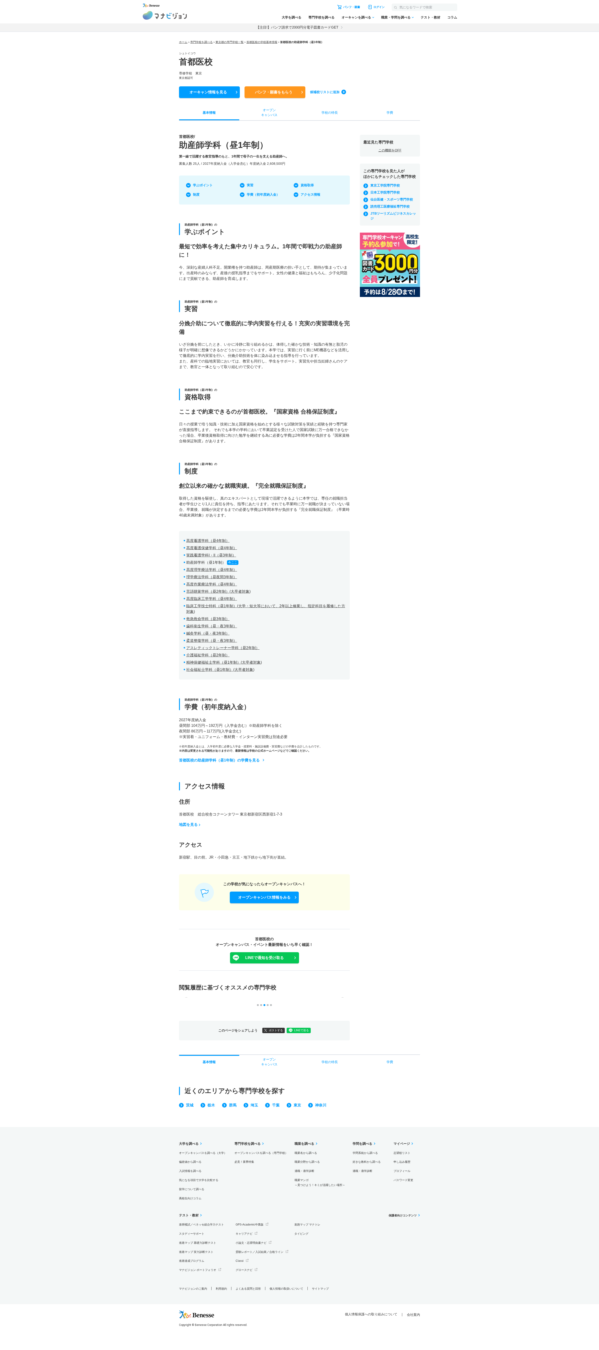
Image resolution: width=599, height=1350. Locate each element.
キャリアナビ (244, 1233)
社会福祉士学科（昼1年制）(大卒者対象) (220, 670)
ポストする (276, 1030)
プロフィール (402, 1171)
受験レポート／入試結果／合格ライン (259, 1252)
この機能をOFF (390, 150)
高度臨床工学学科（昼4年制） (211, 599)
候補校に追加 (325, 92)
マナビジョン (165, 15)
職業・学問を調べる (396, 17)
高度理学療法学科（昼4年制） (211, 570)
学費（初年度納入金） (263, 194)
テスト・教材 (430, 17)
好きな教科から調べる (367, 1161)
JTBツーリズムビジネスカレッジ (393, 216)
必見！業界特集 (244, 1161)
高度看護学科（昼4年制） (208, 541)
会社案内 (413, 1315)
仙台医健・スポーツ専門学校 (391, 199)
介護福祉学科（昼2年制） (208, 655)
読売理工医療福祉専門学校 (390, 206)
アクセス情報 (310, 194)
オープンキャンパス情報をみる (264, 897)
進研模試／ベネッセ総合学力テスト (201, 1224)
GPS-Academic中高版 (249, 1224)
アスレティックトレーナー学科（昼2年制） (222, 648)
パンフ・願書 (273, 92)
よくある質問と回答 (248, 1288)
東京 (297, 1105)
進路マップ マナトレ (307, 1224)
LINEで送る (301, 1030)
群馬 (233, 1105)
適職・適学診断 (304, 1171)
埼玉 (254, 1105)
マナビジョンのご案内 (193, 1288)
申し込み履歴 (402, 1161)
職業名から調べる (306, 1153)
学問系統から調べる (365, 1153)
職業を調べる (304, 1143)
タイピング (301, 1233)
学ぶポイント (203, 185)
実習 (250, 185)
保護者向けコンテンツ (403, 1215)
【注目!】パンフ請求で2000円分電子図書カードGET (297, 27)
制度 (196, 194)
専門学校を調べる (321, 17)
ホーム (183, 42)
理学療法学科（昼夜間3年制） (211, 577)
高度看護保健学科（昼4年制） (211, 548)
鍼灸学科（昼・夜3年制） (208, 633)
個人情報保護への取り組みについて (371, 1314)
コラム (452, 17)
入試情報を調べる (190, 1171)
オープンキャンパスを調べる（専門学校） (261, 1153)
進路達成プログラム (191, 1260)
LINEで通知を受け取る (264, 958)
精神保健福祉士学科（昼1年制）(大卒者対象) (224, 662)
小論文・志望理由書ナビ (251, 1242)
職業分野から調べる (307, 1161)
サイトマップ (320, 1288)
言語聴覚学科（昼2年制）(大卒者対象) (218, 591)
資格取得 (307, 185)
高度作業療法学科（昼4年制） (211, 584)
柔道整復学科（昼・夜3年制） (211, 641)
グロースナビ (244, 1270)
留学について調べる (191, 1189)
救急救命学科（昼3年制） (208, 619)
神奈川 (320, 1105)
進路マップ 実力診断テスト (196, 1252)
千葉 (276, 1105)
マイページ (402, 1143)
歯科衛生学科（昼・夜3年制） (211, 626)
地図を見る (188, 825)
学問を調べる (362, 1143)
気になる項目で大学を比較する (198, 1180)
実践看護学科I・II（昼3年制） (211, 555)
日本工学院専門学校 (385, 192)
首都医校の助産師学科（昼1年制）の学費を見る (219, 760)
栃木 (211, 1105)
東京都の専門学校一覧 (229, 42)
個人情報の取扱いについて (286, 1288)
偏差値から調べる (190, 1161)
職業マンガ (320, 1182)
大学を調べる (291, 17)
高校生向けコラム (190, 1198)
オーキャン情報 (208, 92)
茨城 (190, 1105)
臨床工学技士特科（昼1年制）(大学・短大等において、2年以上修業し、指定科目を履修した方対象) (265, 609)
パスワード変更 (403, 1180)
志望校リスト (402, 1153)
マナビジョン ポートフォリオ (197, 1270)
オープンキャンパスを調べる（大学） (203, 1153)
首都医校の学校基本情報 (261, 42)
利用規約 (221, 1288)
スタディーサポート (191, 1233)
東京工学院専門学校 (385, 185)
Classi (240, 1260)
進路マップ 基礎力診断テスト (197, 1242)
